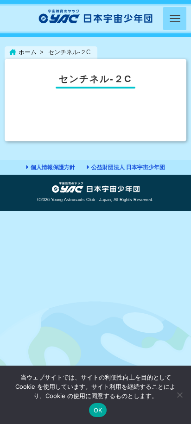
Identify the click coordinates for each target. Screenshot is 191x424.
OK (98, 410)
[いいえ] (179, 394)
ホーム (28, 52)
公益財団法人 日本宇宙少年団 (128, 167)
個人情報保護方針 (53, 167)
